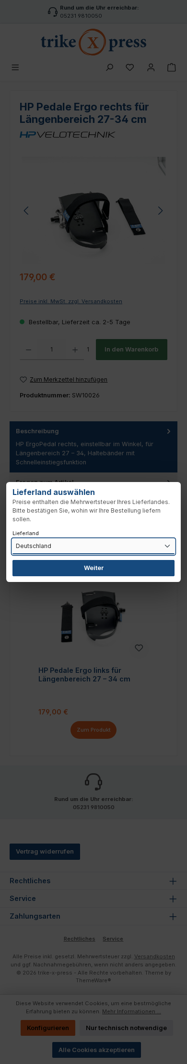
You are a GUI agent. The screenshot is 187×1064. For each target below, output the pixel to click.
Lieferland (25, 533)
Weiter (94, 567)
